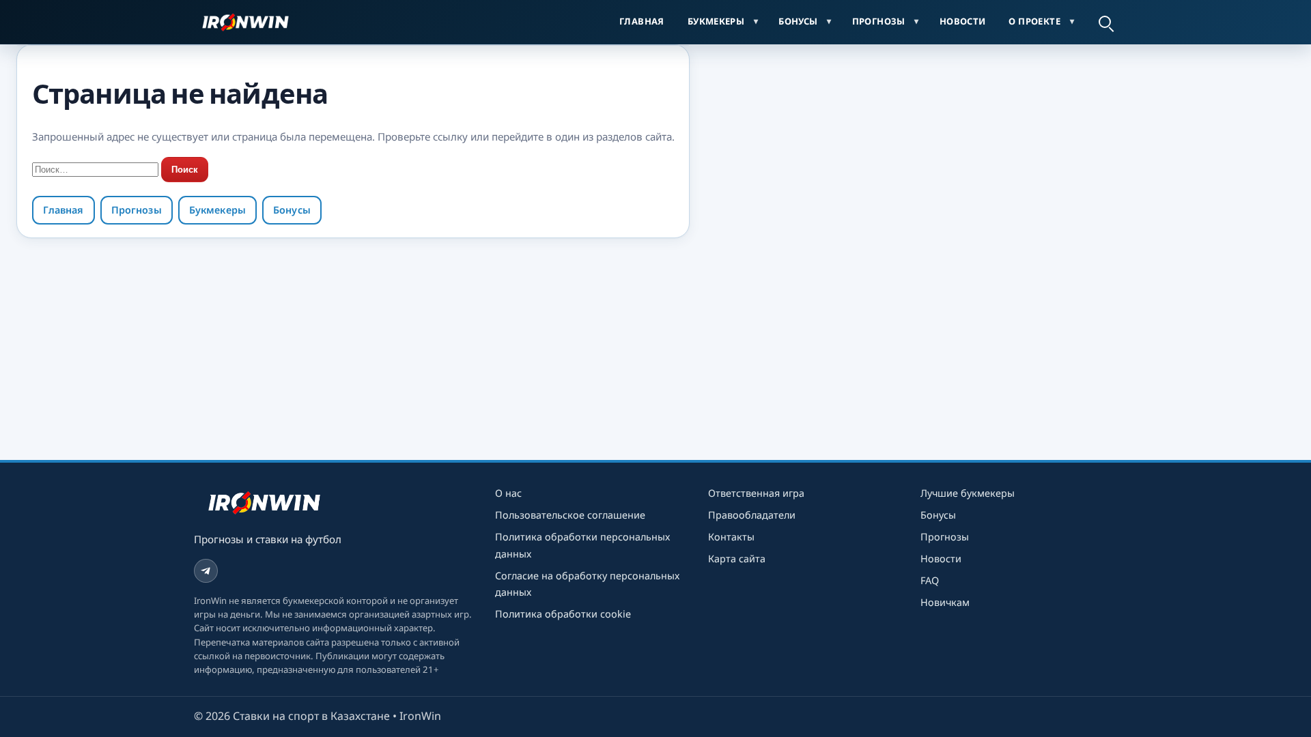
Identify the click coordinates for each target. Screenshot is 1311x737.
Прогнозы (878, 21)
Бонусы (797, 21)
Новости (963, 21)
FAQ (929, 580)
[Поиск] (1105, 22)
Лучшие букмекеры (967, 493)
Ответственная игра (756, 493)
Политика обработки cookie (563, 613)
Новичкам (945, 602)
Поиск (184, 169)
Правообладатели (751, 514)
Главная (641, 21)
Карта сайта (736, 558)
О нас (508, 493)
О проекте (1034, 21)
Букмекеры (716, 21)
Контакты (731, 536)
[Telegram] (206, 571)
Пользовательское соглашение (570, 514)
